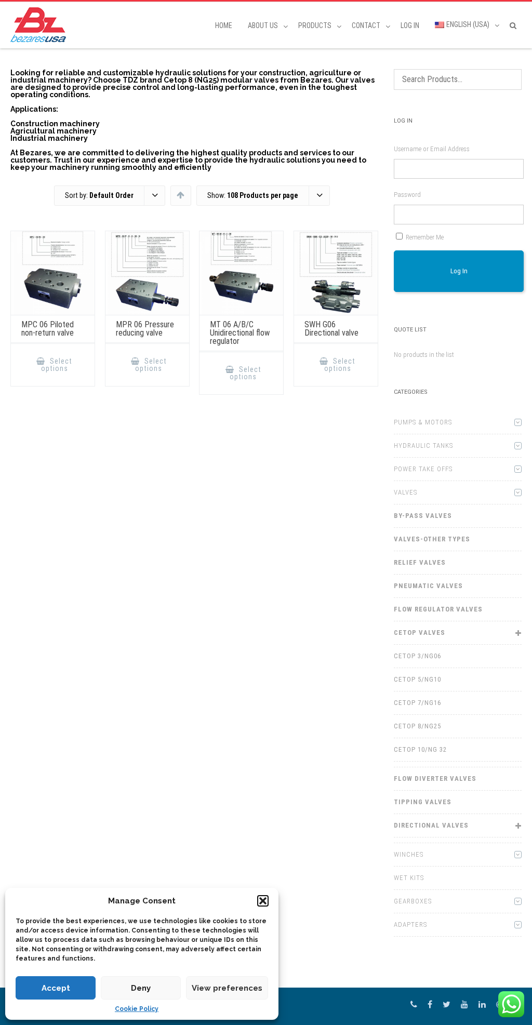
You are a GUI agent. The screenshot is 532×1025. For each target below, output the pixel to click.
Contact (366, 25)
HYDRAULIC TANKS (423, 445)
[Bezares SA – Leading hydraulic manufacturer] (40, 24)
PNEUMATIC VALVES (428, 586)
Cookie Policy (136, 1009)
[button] (263, 901)
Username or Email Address (432, 149)
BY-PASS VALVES (423, 516)
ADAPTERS (410, 924)
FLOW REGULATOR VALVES (438, 609)
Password (407, 194)
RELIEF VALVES (420, 562)
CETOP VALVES (419, 632)
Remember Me (425, 237)
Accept (56, 988)
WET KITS (409, 878)
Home (223, 25)
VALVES (405, 492)
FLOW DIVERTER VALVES (435, 778)
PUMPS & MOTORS (423, 422)
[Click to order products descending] (180, 195)
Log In (410, 25)
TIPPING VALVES (422, 802)
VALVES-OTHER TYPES (432, 539)
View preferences (227, 988)
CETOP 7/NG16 (417, 703)
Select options (57, 364)
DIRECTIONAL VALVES (431, 825)
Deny (141, 988)
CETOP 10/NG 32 (420, 749)
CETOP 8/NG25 (417, 726)
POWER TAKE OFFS (423, 469)
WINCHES (408, 854)
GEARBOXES (413, 901)
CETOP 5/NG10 (417, 679)
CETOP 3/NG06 (417, 656)
